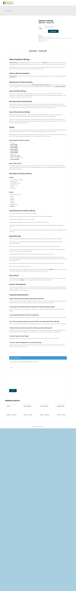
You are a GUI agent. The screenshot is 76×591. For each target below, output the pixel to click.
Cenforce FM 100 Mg (14, 159)
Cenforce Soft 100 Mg (15, 156)
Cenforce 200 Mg (14, 152)
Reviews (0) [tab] (43, 51)
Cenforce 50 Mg (13, 146)
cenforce (50, 38)
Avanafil (8, 405)
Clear (41, 28)
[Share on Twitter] (43, 41)
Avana (8, 406)
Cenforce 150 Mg (14, 151)
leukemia (51, 269)
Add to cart (53, 31)
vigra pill (46, 39)
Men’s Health (12, 405)
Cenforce (45, 62)
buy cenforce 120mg (44, 38)
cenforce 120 (54, 38)
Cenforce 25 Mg (13, 144)
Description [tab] (33, 51)
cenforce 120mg (67, 38)
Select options (18, 494)
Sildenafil (42, 39)
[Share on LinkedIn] (44, 41)
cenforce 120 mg (60, 38)
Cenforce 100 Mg (14, 147)
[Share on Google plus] (46, 41)
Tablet (40, 26)
